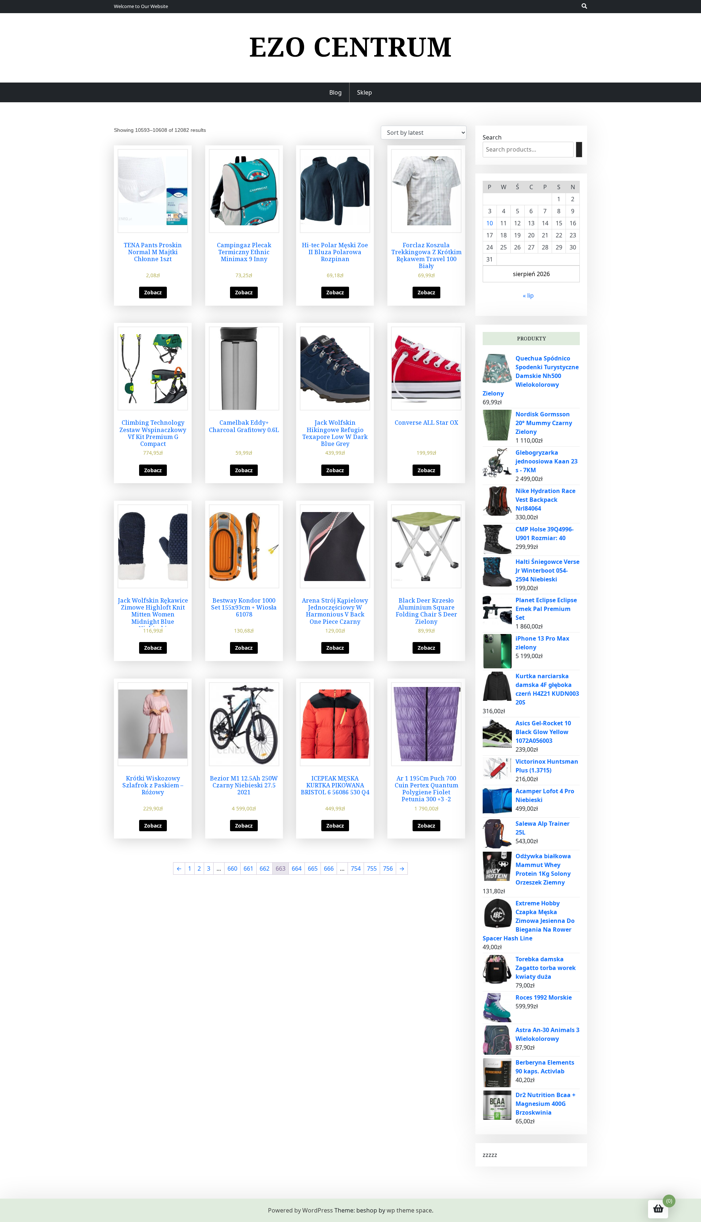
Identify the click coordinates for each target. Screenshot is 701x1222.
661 (248, 868)
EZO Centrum (350, 46)
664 (297, 868)
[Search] (579, 149)
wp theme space (409, 1210)
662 (264, 868)
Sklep (364, 92)
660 (232, 868)
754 (356, 868)
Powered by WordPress (300, 1210)
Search (492, 137)
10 (489, 223)
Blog (335, 92)
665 (313, 868)
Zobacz (153, 292)
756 (388, 868)
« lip (528, 295)
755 (372, 868)
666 (329, 868)
